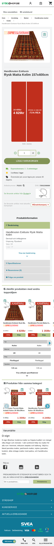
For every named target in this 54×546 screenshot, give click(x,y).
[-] (15, 153)
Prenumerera (42, 482)
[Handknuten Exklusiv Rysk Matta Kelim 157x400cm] (27, 45)
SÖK (33, 543)
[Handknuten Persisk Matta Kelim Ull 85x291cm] (39, 398)
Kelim (9, 21)
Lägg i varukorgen (27, 161)
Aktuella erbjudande (27, 514)
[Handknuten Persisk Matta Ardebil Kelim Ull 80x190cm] (39, 312)
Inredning (14, 18)
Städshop (27, 500)
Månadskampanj (39, 205)
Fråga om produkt (15, 277)
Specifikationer (14, 263)
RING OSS (24, 543)
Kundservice (27, 507)
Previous (6, 406)
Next (47, 406)
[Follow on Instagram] (21, 468)
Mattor (26, 18)
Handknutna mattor (41, 18)
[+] (38, 153)
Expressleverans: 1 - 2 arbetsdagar (24, 169)
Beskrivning (12, 225)
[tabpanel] (27, 45)
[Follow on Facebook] (5, 468)
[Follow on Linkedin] (37, 468)
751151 (19, 185)
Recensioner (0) (15, 270)
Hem (3, 18)
